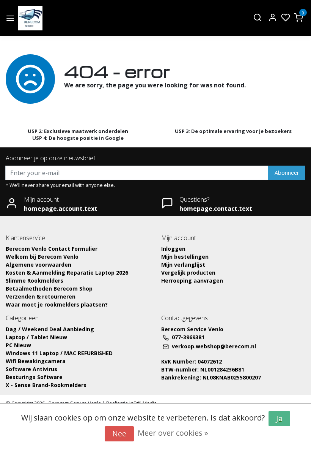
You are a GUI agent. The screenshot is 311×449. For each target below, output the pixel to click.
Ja (279, 418)
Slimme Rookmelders (34, 280)
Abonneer (287, 172)
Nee (119, 433)
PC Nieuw (18, 345)
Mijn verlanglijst (183, 264)
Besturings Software (34, 377)
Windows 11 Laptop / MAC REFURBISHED (59, 353)
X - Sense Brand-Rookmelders (46, 385)
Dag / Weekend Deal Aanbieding (50, 329)
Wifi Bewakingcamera (36, 361)
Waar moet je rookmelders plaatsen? (57, 304)
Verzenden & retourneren (40, 296)
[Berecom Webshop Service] (30, 18)
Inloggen (173, 248)
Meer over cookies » (173, 433)
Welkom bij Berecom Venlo (42, 256)
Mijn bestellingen (185, 256)
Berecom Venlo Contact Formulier (51, 248)
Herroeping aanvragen (192, 280)
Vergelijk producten (188, 272)
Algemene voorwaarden (38, 264)
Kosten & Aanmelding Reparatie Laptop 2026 (67, 272)
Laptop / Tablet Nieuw (36, 337)
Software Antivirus (31, 369)
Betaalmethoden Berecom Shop (49, 288)
